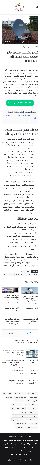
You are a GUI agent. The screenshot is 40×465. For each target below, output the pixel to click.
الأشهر (11, 333)
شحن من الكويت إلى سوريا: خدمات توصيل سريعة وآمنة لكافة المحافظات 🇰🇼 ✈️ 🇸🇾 (13, 362)
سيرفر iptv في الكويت (17, 408)
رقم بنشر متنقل (32, 408)
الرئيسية (34, 47)
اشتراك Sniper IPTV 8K (16, 381)
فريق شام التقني (15, 454)
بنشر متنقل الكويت (19, 393)
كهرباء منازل (33, 423)
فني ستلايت (26, 47)
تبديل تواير (9, 397)
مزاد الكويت (27, 436)
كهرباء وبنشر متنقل (21, 423)
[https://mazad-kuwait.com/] (20, 7)
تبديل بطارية (33, 397)
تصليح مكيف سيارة (31, 404)
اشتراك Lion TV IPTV (17, 371)
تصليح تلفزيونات (19, 340)
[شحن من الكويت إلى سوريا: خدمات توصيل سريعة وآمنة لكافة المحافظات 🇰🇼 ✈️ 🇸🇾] (32, 363)
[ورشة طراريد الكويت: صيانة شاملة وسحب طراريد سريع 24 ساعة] (32, 353)
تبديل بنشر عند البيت (21, 397)
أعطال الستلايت (25, 271)
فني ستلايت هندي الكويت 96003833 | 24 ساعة (11, 298)
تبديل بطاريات (7, 393)
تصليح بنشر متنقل (32, 401)
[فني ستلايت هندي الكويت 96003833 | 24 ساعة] (10, 290)
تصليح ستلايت (19, 401)
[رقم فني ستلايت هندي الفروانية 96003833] (10, 312)
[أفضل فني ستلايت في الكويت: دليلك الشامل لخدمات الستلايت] (29, 290)
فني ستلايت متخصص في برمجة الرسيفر (27, 274)
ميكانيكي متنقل (32, 427)
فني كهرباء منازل (17, 419)
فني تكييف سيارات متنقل (29, 412)
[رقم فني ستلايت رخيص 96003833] (29, 312)
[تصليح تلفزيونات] (32, 343)
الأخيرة (29, 333)
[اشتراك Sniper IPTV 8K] (32, 384)
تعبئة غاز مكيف (17, 404)
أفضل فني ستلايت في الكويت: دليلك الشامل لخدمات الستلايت (30, 299)
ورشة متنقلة (20, 427)
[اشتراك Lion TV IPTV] (32, 374)
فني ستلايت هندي (8, 274)
